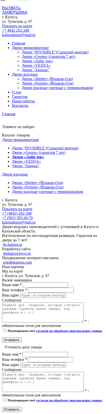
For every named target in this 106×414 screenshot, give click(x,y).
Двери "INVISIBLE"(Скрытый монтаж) (55, 52)
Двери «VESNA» (36, 65)
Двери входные (15, 174)
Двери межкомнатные (20, 140)
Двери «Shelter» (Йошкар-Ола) (47, 79)
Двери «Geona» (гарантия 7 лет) (48, 56)
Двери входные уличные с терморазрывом (57, 88)
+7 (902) (17, 218)
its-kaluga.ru (12, 244)
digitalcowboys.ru (17, 253)
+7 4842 (15, 30)
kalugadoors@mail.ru (18, 35)
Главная (18, 43)
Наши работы (23, 101)
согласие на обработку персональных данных (69, 331)
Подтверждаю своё (54, 331)
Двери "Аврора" (35, 70)
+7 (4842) (17, 213)
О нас (16, 92)
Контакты (20, 105)
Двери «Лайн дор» (37, 61)
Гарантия (19, 96)
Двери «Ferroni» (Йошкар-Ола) (47, 83)
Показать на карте (17, 26)
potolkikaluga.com (17, 262)
